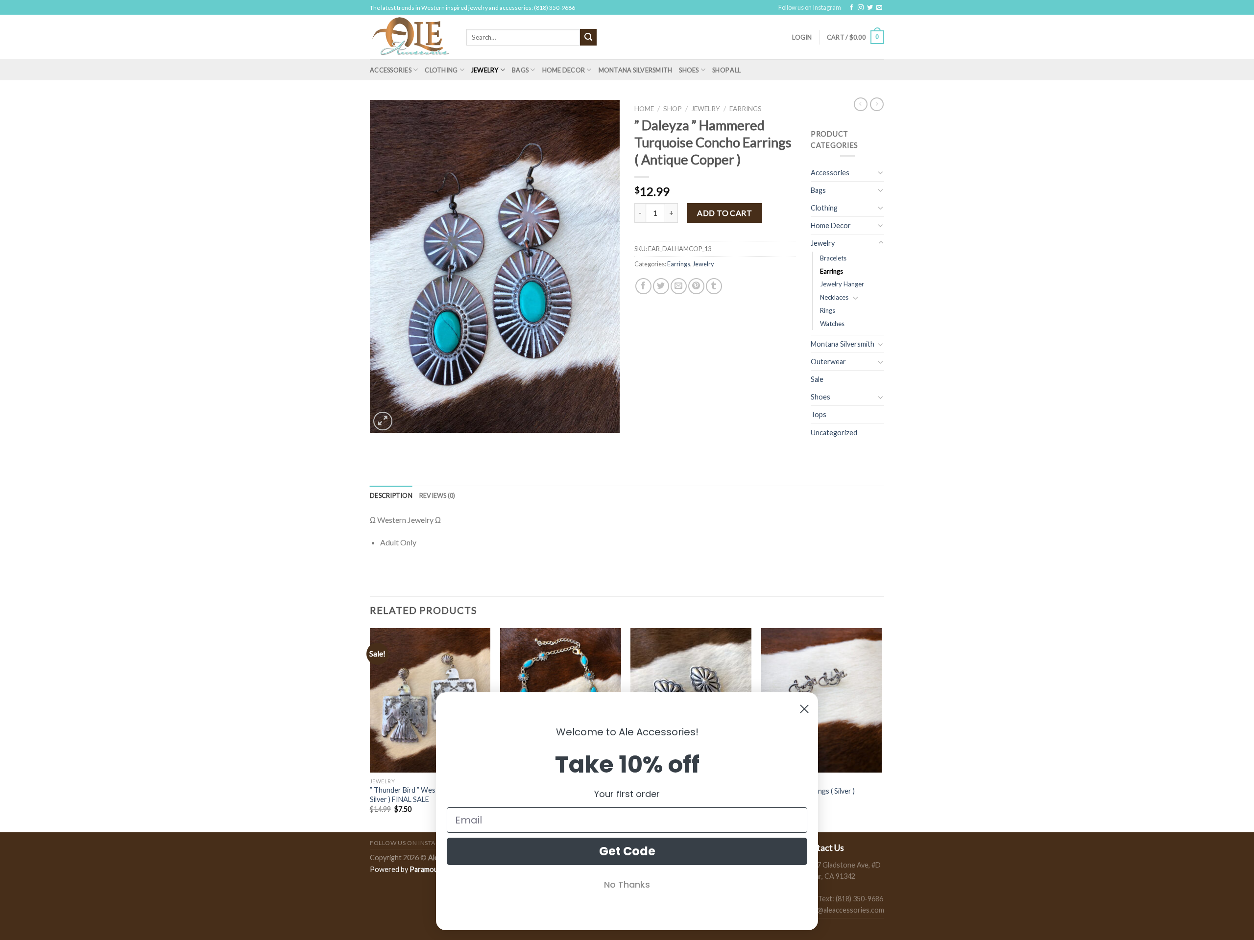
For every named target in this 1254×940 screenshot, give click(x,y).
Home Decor (563, 70)
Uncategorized (834, 432)
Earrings (745, 109)
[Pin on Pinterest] (696, 286)
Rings (827, 310)
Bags (520, 70)
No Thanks (627, 884)
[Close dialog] (804, 709)
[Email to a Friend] (679, 286)
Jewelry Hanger (842, 284)
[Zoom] (382, 421)
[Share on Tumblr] (714, 286)
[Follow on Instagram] (861, 7)
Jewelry (485, 70)
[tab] (391, 495)
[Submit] (588, 37)
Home (644, 109)
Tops (818, 414)
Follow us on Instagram (809, 7)
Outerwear (828, 361)
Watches (832, 324)
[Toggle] (880, 172)
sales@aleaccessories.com (842, 910)
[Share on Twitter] (661, 286)
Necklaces (834, 297)
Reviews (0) (437, 495)
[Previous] (370, 729)
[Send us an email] (879, 7)
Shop (672, 109)
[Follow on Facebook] (851, 7)
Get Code (627, 851)
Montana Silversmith (636, 70)
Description (391, 495)
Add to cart (724, 212)
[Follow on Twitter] (870, 7)
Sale (817, 379)
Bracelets (833, 258)
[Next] (881, 729)
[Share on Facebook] (643, 286)
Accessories (390, 70)
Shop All (726, 70)
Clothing (441, 70)
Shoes (689, 70)
